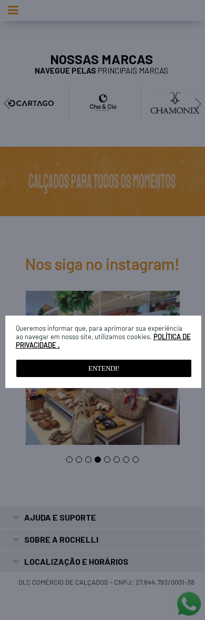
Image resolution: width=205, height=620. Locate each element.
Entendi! (103, 368)
